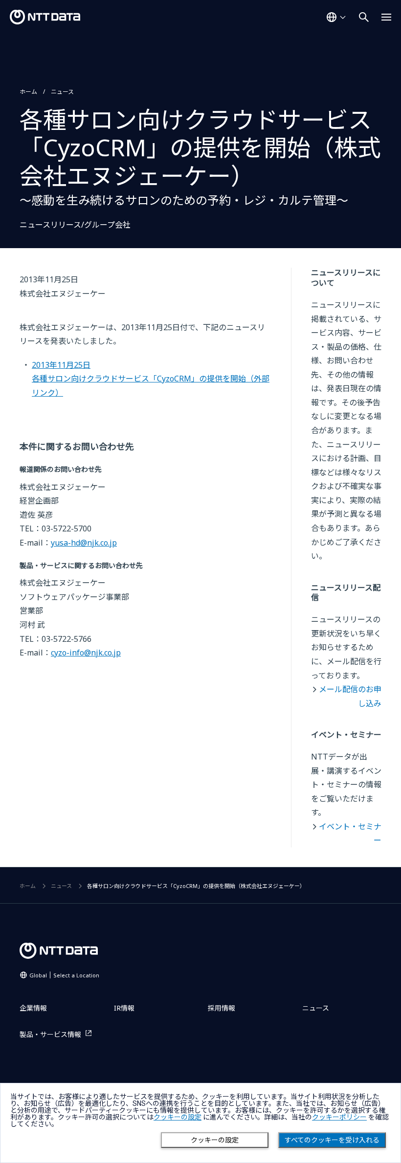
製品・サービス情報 (50, 1034)
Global (64, 975)
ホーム (28, 91)
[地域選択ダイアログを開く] (336, 17)
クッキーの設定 (215, 1140)
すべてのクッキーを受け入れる (332, 1140)
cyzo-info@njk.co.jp (86, 652)
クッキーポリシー (339, 1117)
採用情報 (221, 1008)
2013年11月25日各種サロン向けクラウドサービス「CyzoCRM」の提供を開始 (150, 378)
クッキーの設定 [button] (177, 1117)
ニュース (62, 91)
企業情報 (33, 1008)
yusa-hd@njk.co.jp (84, 542)
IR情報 (124, 1008)
